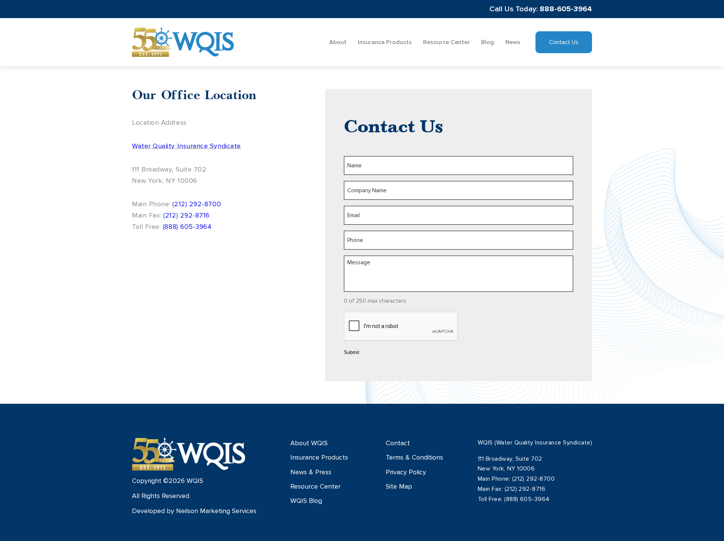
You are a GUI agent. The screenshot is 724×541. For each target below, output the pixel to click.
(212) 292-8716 (186, 215)
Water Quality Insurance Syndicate (186, 146)
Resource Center (446, 42)
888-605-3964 (566, 9)
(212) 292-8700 (196, 204)
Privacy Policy (406, 472)
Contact (398, 443)
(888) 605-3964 (187, 226)
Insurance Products (385, 42)
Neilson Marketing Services (216, 511)
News (512, 42)
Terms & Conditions (414, 457)
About (338, 42)
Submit (351, 352)
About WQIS (309, 443)
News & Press (310, 472)
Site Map (399, 486)
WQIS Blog (306, 501)
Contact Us (563, 42)
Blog (487, 42)
